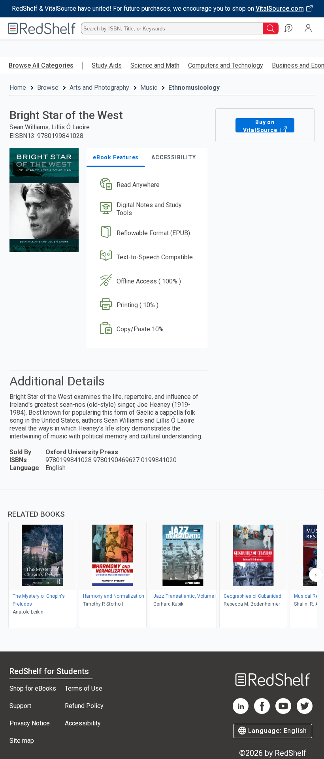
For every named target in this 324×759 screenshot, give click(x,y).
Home (17, 87)
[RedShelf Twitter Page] (305, 712)
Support (20, 706)
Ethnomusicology (194, 87)
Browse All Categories (41, 65)
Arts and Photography (99, 87)
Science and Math (154, 65)
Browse (47, 87)
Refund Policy (84, 706)
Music (148, 87)
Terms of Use (83, 688)
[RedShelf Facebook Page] (262, 712)
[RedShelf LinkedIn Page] (241, 712)
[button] (146, 185)
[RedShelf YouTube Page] (283, 712)
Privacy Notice (29, 723)
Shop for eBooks (32, 688)
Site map (21, 740)
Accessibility (83, 723)
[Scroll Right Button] (316, 575)
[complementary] (162, 559)
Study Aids (107, 65)
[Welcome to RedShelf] (42, 28)
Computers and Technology (225, 65)
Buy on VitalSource (261, 125)
